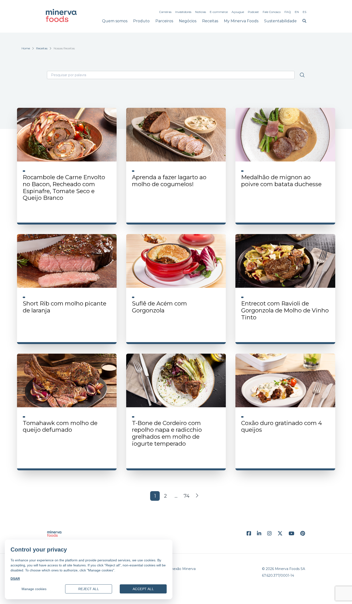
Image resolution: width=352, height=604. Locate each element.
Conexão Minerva (181, 569)
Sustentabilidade (280, 21)
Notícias (200, 12)
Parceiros (164, 21)
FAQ (287, 12)
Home (26, 48)
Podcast (253, 12)
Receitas (210, 21)
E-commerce (219, 12)
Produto (141, 21)
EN (297, 12)
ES (304, 12)
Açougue (238, 12)
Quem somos (114, 21)
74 (186, 496)
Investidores (183, 12)
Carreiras (165, 12)
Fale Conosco (272, 12)
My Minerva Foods (241, 21)
